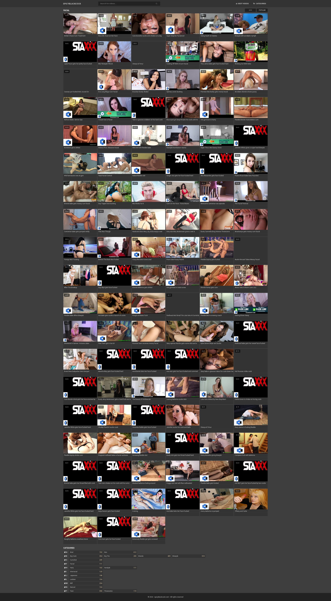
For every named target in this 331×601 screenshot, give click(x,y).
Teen (86, 591)
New (250, 10)
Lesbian (86, 579)
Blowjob (188, 556)
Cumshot (86, 560)
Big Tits (120, 556)
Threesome (120, 591)
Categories (260, 4)
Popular (262, 10)
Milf (86, 583)
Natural (86, 587)
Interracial (86, 572)
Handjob (120, 568)
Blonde (154, 556)
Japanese (86, 575)
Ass (120, 552)
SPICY (72, 4)
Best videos (243, 4)
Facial (86, 564)
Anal (86, 552)
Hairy (86, 568)
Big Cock (86, 556)
